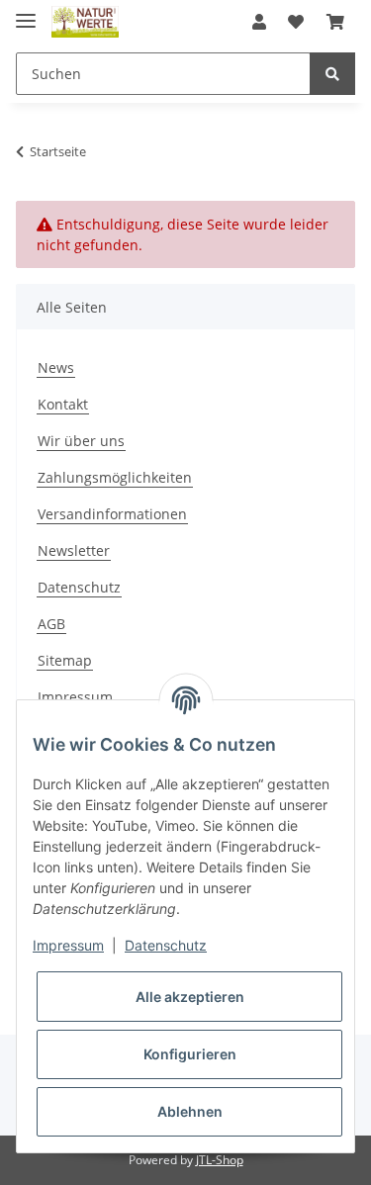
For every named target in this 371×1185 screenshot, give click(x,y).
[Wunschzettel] (296, 22)
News (56, 367)
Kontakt (63, 404)
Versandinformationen (112, 513)
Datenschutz (79, 587)
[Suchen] (332, 73)
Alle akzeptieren (190, 996)
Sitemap (65, 660)
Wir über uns (81, 440)
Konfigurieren (189, 1054)
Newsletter (74, 550)
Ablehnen (190, 1111)
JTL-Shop (219, 1159)
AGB (51, 623)
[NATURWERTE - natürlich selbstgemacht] (85, 22)
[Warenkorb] (335, 22)
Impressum (75, 696)
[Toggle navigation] (26, 12)
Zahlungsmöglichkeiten (115, 477)
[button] (259, 22)
